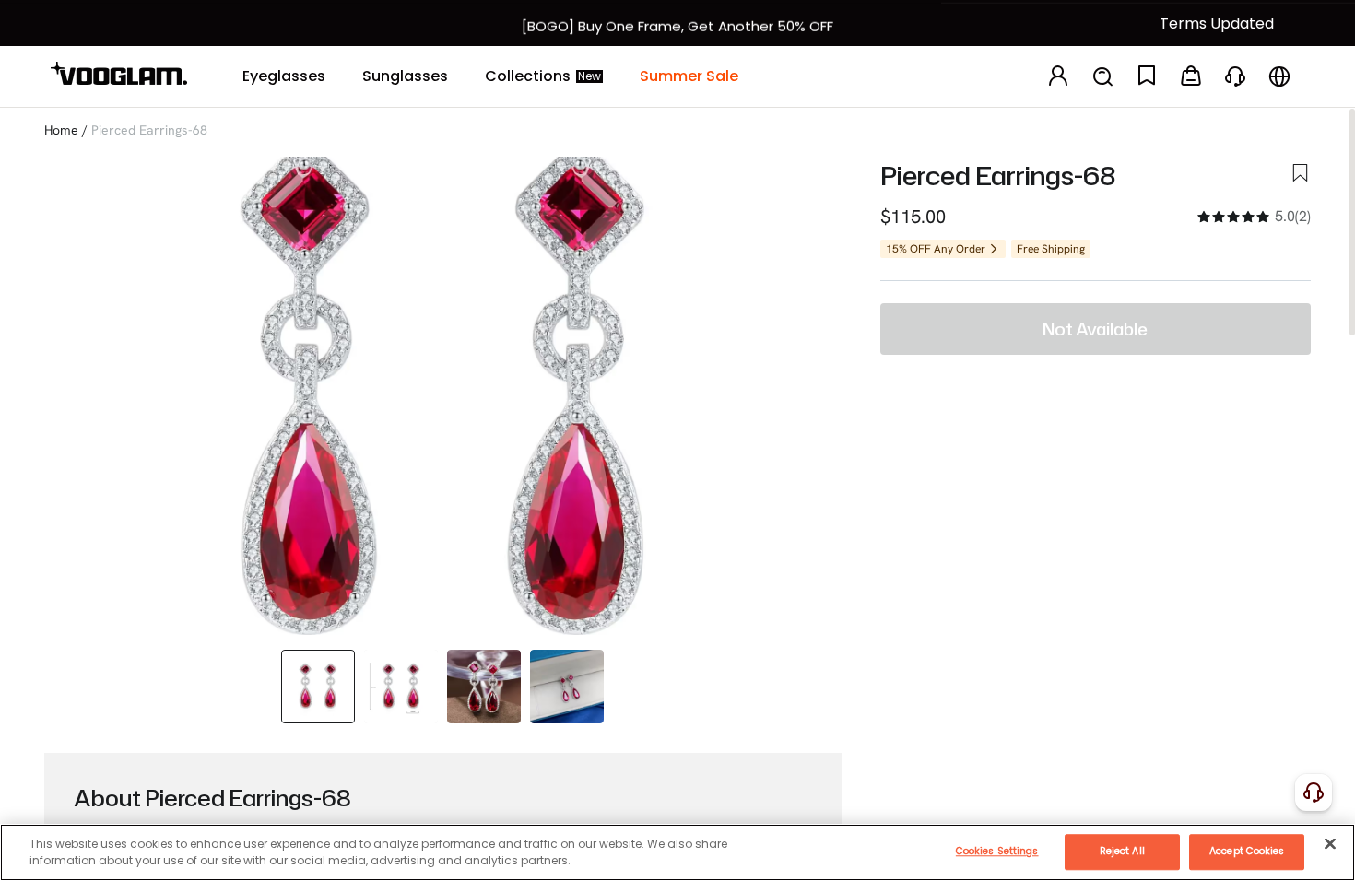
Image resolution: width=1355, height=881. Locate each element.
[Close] (1330, 843)
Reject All (1122, 851)
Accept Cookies (1246, 851)
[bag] (1191, 76)
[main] (677, 852)
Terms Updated (1217, 23)
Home (61, 130)
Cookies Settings (997, 851)
